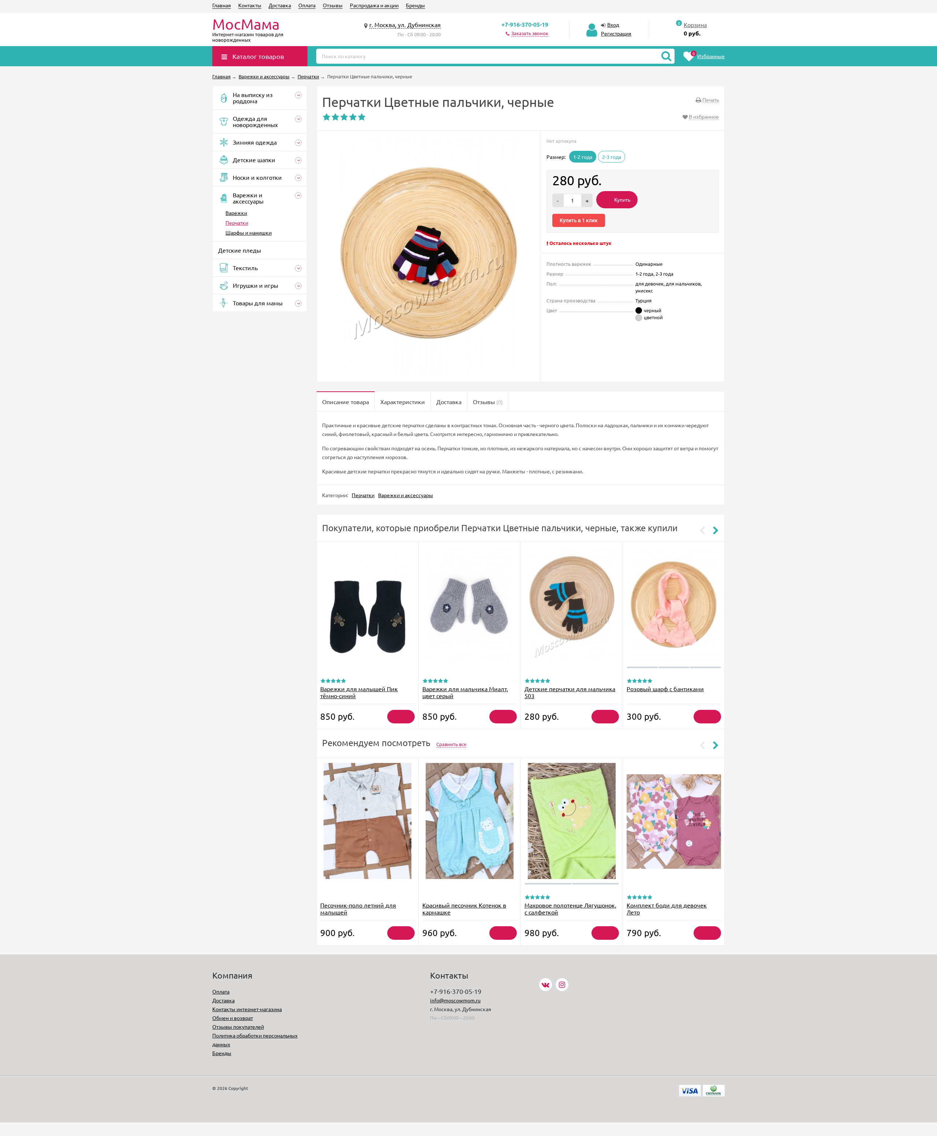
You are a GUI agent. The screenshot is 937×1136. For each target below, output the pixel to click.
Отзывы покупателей (238, 1026)
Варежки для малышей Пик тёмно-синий (359, 692)
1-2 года (582, 156)
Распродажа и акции (374, 5)
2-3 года (611, 156)
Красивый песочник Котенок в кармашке (464, 908)
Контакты (249, 5)
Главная (221, 5)
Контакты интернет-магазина (247, 1009)
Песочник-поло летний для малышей (358, 908)
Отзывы (333, 5)
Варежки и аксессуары (405, 495)
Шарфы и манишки (248, 232)
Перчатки (236, 222)
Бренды (415, 5)
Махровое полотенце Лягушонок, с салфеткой (570, 908)
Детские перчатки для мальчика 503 (570, 692)
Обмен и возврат (232, 1017)
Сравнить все (451, 744)
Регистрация (616, 33)
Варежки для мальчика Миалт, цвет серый (465, 692)
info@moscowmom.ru (455, 1000)
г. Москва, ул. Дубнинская (405, 24)
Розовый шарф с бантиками (665, 688)
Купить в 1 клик (579, 220)
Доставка (280, 5)
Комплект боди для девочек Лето (667, 908)
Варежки (236, 212)
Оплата (307, 5)
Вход (613, 24)
